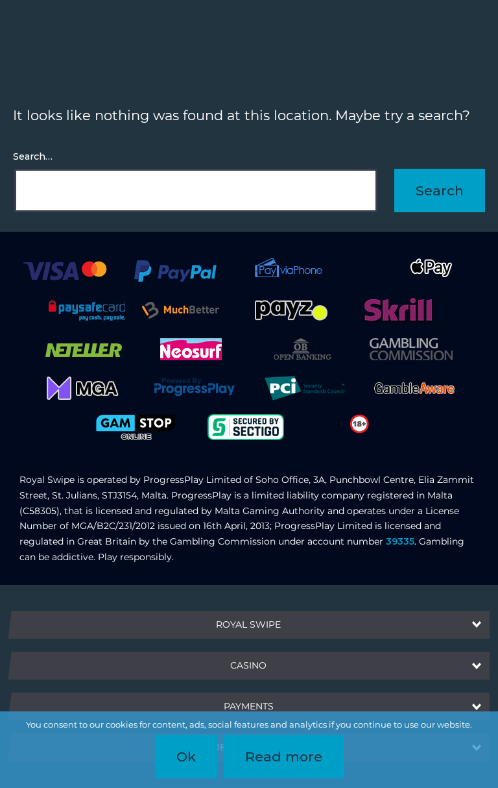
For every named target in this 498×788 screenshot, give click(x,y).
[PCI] (304, 387)
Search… (33, 156)
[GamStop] (135, 426)
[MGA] (84, 387)
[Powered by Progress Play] (194, 387)
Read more (283, 756)
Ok (186, 756)
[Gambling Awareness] (414, 387)
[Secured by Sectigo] (246, 426)
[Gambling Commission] (411, 348)
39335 (400, 541)
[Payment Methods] (64, 270)
